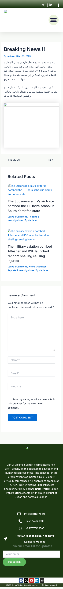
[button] (54, 20)
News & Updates (37, 266)
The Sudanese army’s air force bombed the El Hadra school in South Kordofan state (31, 206)
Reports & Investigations (21, 270)
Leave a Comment (17, 216)
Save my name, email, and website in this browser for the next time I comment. (31, 403)
